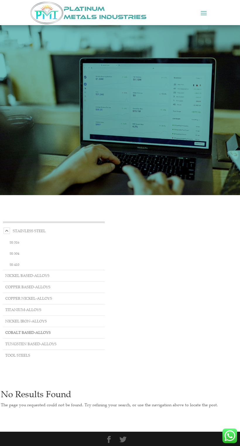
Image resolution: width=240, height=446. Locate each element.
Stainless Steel (29, 230)
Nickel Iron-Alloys (26, 321)
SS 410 (14, 264)
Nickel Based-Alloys (27, 275)
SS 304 (14, 253)
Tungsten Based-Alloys (30, 343)
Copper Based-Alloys (27, 286)
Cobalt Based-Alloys (28, 332)
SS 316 (14, 242)
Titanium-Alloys (23, 309)
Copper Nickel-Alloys (28, 298)
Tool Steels (17, 355)
